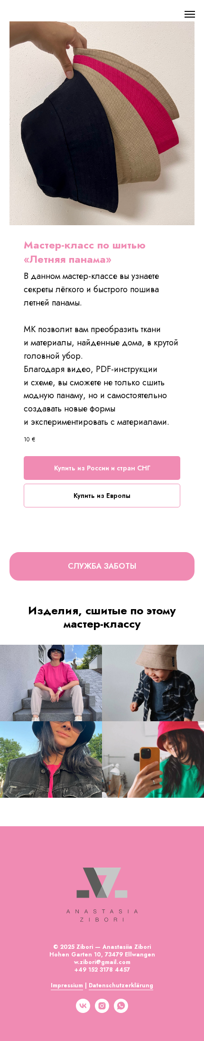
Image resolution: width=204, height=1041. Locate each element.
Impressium (67, 985)
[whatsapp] (121, 1010)
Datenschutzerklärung (121, 985)
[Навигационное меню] (190, 14)
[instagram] (102, 1010)
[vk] (83, 1010)
